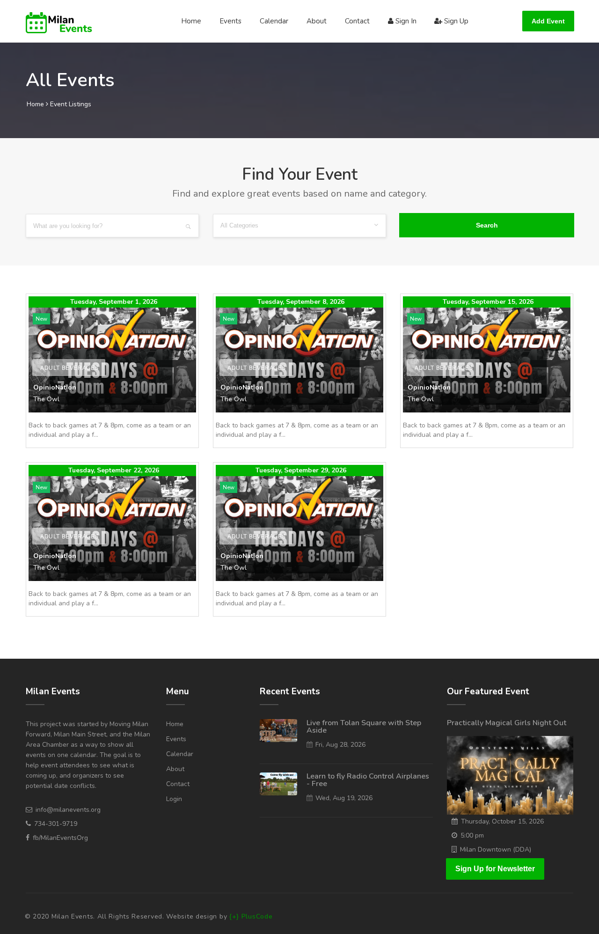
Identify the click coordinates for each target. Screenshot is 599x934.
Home (191, 21)
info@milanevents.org (68, 809)
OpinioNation (54, 387)
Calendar (274, 21)
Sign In (405, 21)
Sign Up (455, 21)
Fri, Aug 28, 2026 (340, 744)
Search (487, 225)
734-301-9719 (55, 823)
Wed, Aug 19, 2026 (344, 798)
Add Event (548, 21)
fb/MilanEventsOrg (60, 837)
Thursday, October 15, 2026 (502, 821)
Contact (357, 21)
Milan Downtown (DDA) (495, 849)
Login (174, 798)
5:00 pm (472, 835)
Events (230, 21)
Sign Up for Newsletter (495, 869)
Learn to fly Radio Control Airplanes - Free (368, 780)
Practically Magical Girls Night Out (506, 723)
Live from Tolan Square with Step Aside (364, 726)
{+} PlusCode (250, 916)
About (317, 21)
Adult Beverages (69, 368)
